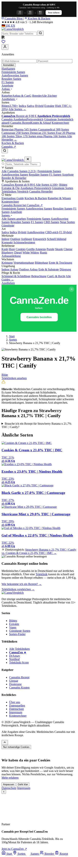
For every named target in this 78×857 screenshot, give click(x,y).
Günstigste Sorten (62, 188)
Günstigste (8, 225)
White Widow (31, 252)
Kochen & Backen (38, 18)
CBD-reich (51, 232)
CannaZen (18, 184)
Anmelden (8, 65)
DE (6, 25)
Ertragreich (39, 239)
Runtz (43, 252)
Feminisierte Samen (13, 72)
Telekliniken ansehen (14, 378)
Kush (5, 249)
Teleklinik (42, 574)
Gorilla (30, 249)
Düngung (65, 269)
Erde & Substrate (48, 269)
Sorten (13, 339)
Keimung (7, 262)
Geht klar (23, 784)
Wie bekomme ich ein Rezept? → (22, 584)
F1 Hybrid (65, 232)
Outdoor (15, 239)
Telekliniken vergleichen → (18, 589)
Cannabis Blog (13, 18)
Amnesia (40, 249)
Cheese (68, 249)
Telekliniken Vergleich (15, 191)
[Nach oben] (5, 742)
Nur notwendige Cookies (16, 747)
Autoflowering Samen (15, 75)
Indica (13, 232)
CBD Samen (51, 222)
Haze (12, 249)
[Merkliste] (3, 42)
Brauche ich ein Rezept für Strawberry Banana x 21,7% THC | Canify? (36, 425)
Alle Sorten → (17, 109)
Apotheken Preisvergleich (35, 188)
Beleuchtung (38, 276)
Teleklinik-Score (19, 662)
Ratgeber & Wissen (59, 198)
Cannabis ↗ (9, 146)
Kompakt (7, 242)
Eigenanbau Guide (13, 198)
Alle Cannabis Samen (19, 171)
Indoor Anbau (10, 269)
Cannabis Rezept (19, 677)
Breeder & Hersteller (14, 178)
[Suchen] (40, 33)
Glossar (13, 680)
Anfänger (26, 239)
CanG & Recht (56, 276)
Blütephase (41, 262)
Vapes (12, 627)
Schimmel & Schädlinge (16, 276)
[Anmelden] (5, 47)
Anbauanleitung (11, 255)
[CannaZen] (39, 38)
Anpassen (8, 784)
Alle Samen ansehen (14, 218)
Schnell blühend (56, 239)
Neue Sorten (67, 222)
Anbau (6, 89)
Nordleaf (14, 659)
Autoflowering (35, 232)
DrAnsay (14, 655)
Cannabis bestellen (39, 317)
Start (12, 336)
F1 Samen (8, 82)
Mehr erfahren (10, 777)
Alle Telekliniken (19, 648)
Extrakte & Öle (11, 188)
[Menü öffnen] (3, 155)
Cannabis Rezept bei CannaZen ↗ (22, 205)
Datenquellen (17, 705)
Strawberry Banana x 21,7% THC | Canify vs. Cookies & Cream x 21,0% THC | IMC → (39, 551)
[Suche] (5, 150)
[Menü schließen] (27, 159)
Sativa (5, 232)
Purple (50, 249)
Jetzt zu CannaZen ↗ (14, 848)
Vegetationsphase (23, 262)
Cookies (21, 249)
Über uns (14, 702)
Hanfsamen (8, 68)
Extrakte (14, 624)
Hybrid (22, 232)
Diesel (18, 252)
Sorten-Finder (17, 634)
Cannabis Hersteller (41, 191)
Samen (6, 215)
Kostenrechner (10, 201)
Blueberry (7, 252)
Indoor (5, 239)
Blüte (5, 374)
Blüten (63, 184)
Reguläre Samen (11, 78)
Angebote (7, 85)
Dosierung (15, 684)
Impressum (15, 712)
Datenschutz (16, 709)
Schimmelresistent (24, 242)
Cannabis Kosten (19, 687)
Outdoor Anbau (28, 269)
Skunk (59, 249)
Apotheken (9, 99)
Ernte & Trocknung (60, 262)
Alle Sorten (47, 184)
